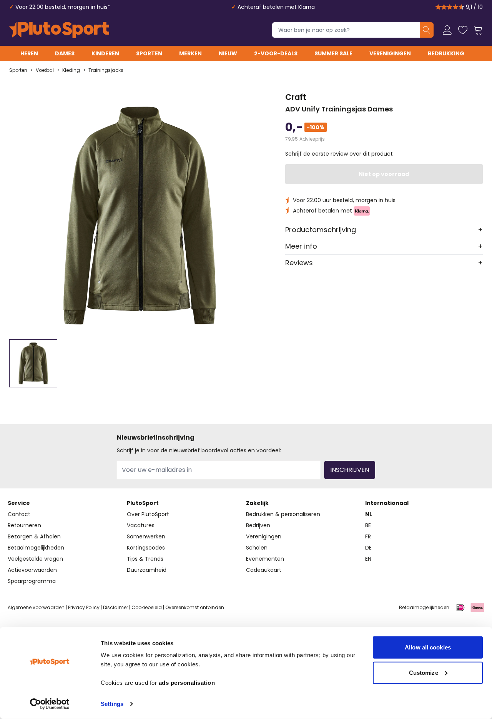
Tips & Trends (145, 559)
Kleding (71, 70)
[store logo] (59, 30)
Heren (29, 53)
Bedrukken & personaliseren (283, 514)
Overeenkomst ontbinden (194, 607)
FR (368, 536)
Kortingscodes (146, 547)
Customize (423, 672)
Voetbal (45, 70)
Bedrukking (446, 53)
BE (368, 525)
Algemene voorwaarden (36, 607)
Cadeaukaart (263, 570)
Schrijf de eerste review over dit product (339, 154)
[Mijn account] (447, 30)
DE (368, 547)
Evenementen (265, 559)
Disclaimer (115, 607)
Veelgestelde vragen (35, 559)
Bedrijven (258, 525)
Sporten (149, 53)
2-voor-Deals (276, 53)
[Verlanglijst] (462, 30)
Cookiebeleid (146, 607)
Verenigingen (390, 53)
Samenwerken (146, 536)
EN (368, 559)
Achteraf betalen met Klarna (276, 7)
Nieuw (228, 53)
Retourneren (24, 525)
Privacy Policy (84, 607)
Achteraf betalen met (323, 210)
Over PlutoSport (148, 514)
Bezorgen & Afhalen (34, 536)
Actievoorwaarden (32, 570)
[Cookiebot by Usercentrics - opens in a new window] (49, 704)
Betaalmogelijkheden (36, 547)
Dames (65, 53)
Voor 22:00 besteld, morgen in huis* (62, 7)
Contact (19, 514)
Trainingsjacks (105, 70)
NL (368, 514)
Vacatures (141, 525)
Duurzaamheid (146, 570)
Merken (190, 53)
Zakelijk (257, 503)
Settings (112, 704)
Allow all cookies (428, 647)
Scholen (257, 547)
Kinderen (105, 53)
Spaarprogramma (32, 581)
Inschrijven (349, 469)
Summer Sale (333, 53)
